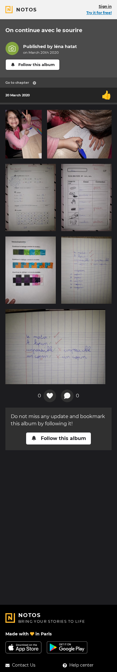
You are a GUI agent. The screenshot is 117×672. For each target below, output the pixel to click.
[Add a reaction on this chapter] (50, 396)
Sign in (105, 6)
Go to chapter (17, 82)
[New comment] (67, 396)
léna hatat (65, 46)
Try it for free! (99, 13)
